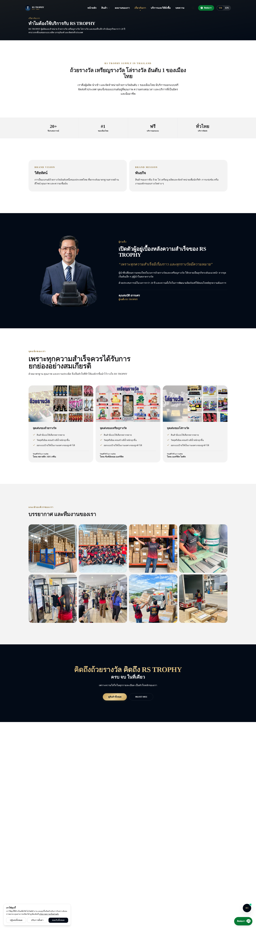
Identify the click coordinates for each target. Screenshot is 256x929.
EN (227, 8)
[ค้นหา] (193, 8)
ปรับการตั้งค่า (37, 920)
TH (220, 8)
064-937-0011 (141, 697)
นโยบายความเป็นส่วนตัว (49, 914)
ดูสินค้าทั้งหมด (114, 697)
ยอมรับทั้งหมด (58, 920)
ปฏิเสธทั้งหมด (16, 920)
